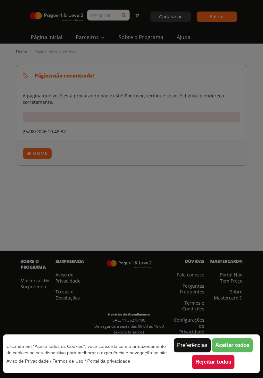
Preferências (192, 345)
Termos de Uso (68, 361)
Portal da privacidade (108, 361)
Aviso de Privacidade (27, 361)
